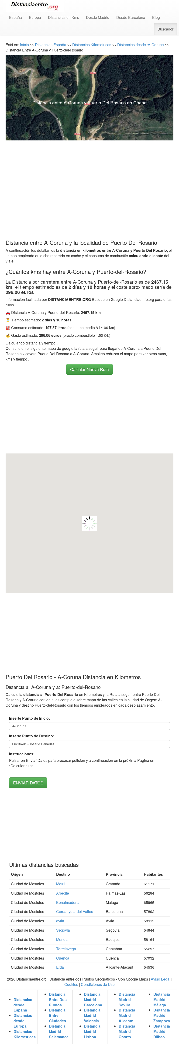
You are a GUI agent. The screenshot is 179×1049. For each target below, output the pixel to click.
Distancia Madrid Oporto (127, 1031)
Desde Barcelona (130, 17)
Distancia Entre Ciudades (57, 1015)
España (15, 17)
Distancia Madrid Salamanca (59, 1031)
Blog (156, 17)
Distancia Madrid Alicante (127, 1015)
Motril (60, 883)
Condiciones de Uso (98, 984)
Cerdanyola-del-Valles (74, 911)
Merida (62, 939)
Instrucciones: (21, 753)
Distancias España (50, 44)
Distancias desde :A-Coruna (140, 44)
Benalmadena (67, 902)
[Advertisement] (89, 180)
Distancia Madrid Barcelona (93, 999)
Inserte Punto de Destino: (31, 736)
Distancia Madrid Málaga (161, 999)
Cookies (71, 984)
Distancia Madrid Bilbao (161, 1031)
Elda (60, 967)
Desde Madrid (97, 17)
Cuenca (62, 958)
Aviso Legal (160, 979)
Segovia (63, 930)
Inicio (24, 44)
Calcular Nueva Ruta (89, 369)
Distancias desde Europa (23, 1021)
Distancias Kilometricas (92, 44)
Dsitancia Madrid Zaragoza (161, 1015)
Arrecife (62, 893)
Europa (35, 17)
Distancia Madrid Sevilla (127, 999)
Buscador (165, 29)
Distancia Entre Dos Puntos (58, 999)
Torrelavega (66, 948)
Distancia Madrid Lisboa (92, 1031)
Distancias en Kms (63, 17)
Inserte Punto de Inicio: (29, 718)
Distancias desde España (23, 1005)
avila (60, 920)
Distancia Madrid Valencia (92, 1015)
